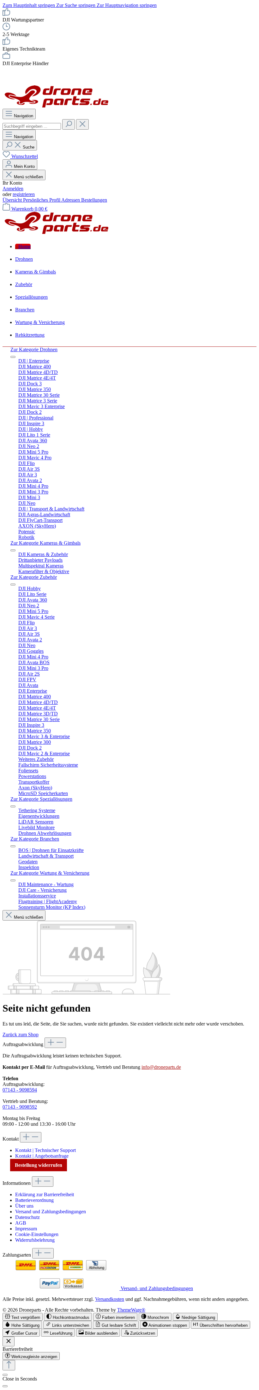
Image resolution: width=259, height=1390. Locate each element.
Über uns (24, 1206)
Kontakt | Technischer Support (45, 1150)
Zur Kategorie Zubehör (33, 577)
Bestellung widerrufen (38, 1165)
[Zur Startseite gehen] (57, 105)
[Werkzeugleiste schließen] (9, 1341)
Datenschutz (27, 1217)
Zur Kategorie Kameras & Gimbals (45, 543)
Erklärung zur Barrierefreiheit (44, 1194)
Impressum (26, 1228)
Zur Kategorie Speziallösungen (41, 799)
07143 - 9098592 (20, 1107)
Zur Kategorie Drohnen (33, 349)
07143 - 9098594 (20, 1090)
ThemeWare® (131, 1310)
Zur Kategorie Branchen (34, 839)
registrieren (24, 194)
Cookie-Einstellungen (36, 1234)
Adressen (71, 200)
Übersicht (13, 200)
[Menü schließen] (12, 357)
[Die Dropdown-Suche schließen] (82, 124)
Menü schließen (28, 177)
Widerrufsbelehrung (35, 1240)
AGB (20, 1223)
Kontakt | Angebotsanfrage (42, 1156)
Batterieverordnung (34, 1200)
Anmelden (13, 188)
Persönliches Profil (42, 200)
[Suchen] (68, 124)
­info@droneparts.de (161, 1067)
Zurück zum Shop (21, 1034)
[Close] (5, 1386)
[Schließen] (5, 1375)
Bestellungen (94, 200)
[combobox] (32, 126)
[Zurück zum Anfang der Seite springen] (9, 1365)
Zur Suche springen (76, 5)
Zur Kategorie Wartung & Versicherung (49, 873)
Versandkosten (109, 1299)
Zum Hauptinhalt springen (29, 5)
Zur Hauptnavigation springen (127, 5)
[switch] (23, 1317)
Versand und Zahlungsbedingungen (50, 1211)
